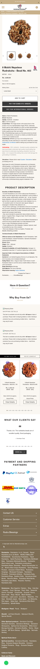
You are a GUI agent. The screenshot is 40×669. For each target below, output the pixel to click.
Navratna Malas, (12, 578)
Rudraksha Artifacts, (15, 574)
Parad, (17, 609)
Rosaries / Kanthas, (24, 581)
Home (2, 11)
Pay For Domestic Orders (20, 104)
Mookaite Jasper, (11, 599)
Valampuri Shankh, (28, 614)
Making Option (20, 87)
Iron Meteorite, (32, 599)
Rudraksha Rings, (7, 576)
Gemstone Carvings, (26, 621)
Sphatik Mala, (25, 630)
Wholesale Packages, (16, 572)
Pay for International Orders (20, 109)
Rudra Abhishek (20, 270)
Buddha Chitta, (19, 576)
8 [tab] (28, 410)
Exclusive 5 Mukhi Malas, (17, 570)
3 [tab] (13, 410)
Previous (1, 2)
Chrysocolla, (19, 592)
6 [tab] (22, 410)
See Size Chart (34, 87)
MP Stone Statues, (14, 630)
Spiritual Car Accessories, (19, 626)
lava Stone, (22, 597)
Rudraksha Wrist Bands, (27, 578)
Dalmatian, (5, 597)
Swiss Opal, (14, 601)
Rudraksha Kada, (29, 574)
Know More (20, 300)
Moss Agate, (23, 599)
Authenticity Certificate (9, 142)
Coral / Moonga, (15, 590)
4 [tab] (16, 410)
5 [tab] (19, 410)
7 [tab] (25, 410)
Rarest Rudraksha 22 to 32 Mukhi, (18, 553)
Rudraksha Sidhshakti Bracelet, (16, 561)
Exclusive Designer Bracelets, (15, 643)
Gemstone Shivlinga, (23, 624)
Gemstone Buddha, (21, 628)
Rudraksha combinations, (23, 563)
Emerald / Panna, (29, 592)
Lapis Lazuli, (14, 597)
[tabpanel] (10, 384)
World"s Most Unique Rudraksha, (15, 568)
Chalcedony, (6, 603)
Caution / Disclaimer (26, 159)
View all (19, 452)
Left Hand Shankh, (14, 614)
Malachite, (31, 597)
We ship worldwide (20, 1)
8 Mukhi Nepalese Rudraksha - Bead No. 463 (13, 13)
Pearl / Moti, (25, 590)
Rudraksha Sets (7, 583)
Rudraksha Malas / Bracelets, (11, 565)
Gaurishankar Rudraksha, (20, 557)
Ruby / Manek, (15, 595)
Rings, (18, 645)
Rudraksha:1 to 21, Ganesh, (19, 552)
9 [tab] (31, 410)
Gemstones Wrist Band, (27, 601)
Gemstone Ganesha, (8, 624)
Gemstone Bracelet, (21, 641)
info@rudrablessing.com (21, 288)
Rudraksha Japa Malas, (9, 581)
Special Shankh (7, 616)
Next (38, 2)
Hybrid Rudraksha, (16, 559)
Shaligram (24, 609)
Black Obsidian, (27, 595)
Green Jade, (6, 595)
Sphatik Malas (15, 603)
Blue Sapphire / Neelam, (19, 588)
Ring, (29, 588)
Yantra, (31, 628)
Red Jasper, (5, 601)
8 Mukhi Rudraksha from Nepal (15, 11)
